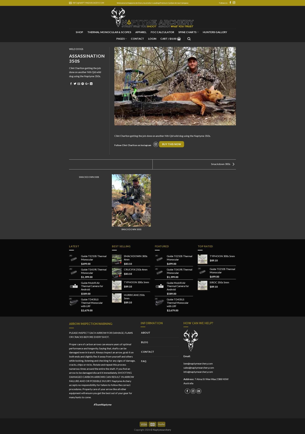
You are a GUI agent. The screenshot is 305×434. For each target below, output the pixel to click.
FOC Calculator (162, 32)
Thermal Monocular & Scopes (109, 32)
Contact (137, 38)
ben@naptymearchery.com (198, 363)
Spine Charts (187, 32)
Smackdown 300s (221, 163)
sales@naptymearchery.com (198, 367)
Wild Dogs (76, 48)
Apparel (141, 32)
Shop (79, 32)
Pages (120, 38)
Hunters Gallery (215, 32)
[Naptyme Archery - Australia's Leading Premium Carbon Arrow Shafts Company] (152, 17)
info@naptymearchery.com (198, 371)
